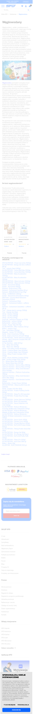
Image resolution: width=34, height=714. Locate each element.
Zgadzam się (16, 710)
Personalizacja (23, 705)
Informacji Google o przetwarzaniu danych (12, 698)
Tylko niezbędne (9, 705)
